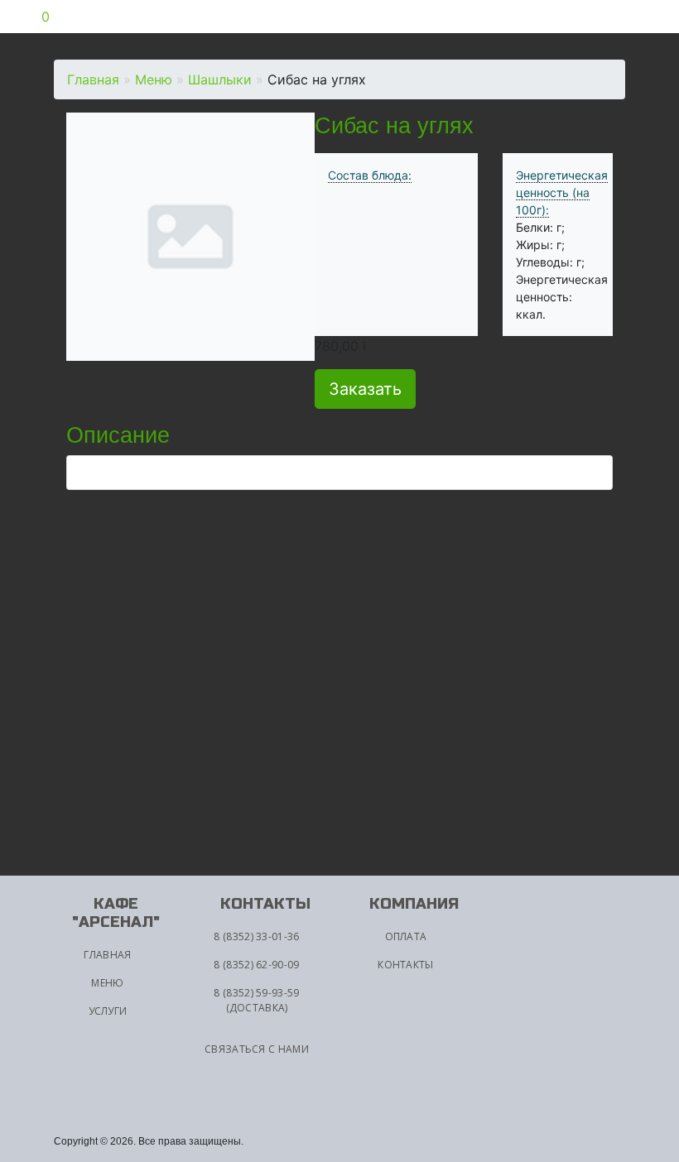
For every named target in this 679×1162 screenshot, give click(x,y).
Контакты (405, 965)
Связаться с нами (257, 1049)
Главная (93, 79)
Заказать (365, 389)
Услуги (108, 1011)
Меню (153, 79)
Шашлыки (220, 79)
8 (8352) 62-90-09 (256, 965)
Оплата (406, 936)
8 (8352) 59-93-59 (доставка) (256, 1000)
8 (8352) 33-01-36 (256, 936)
